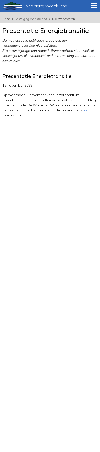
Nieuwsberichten (63, 19)
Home (6, 19)
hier (86, 110)
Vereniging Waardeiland (31, 19)
